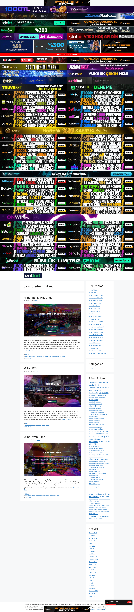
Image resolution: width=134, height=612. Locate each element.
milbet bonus (93, 412)
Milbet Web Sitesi (35, 437)
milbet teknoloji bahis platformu (56, 356)
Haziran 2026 (93, 533)
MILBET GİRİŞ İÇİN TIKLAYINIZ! (67, 54)
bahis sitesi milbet (103, 382)
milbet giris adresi (95, 439)
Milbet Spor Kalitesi (95, 303)
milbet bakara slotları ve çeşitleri (95, 410)
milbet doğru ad (92, 433)
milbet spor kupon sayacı (94, 489)
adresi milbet (93, 382)
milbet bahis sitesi (95, 406)
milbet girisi (93, 442)
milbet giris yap (104, 442)
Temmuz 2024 (93, 559)
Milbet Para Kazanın (95, 345)
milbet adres (92, 395)
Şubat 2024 (92, 572)
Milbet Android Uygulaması (97, 353)
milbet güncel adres (94, 446)
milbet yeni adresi (94, 503)
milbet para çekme (94, 473)
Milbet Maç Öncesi (94, 308)
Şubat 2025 (92, 543)
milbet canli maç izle (102, 414)
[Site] (33, 94)
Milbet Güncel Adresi (96, 448)
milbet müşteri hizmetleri (96, 467)
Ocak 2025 (92, 546)
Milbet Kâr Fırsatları (95, 311)
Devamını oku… (30, 350)
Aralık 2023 (92, 578)
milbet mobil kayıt (102, 461)
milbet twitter (104, 497)
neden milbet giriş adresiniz (104, 513)
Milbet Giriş (92, 292)
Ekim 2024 (92, 551)
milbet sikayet (94, 483)
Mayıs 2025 (92, 541)
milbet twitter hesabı (104, 499)
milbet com (104, 431)
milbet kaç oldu (102, 455)
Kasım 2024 (92, 548)
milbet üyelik (105, 505)
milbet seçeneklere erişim (94, 481)
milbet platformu (102, 473)
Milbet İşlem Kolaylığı (95, 300)
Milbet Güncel (94, 444)
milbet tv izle (94, 497)
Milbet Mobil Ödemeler (96, 298)
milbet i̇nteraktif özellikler (100, 452)
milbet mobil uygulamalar (94, 463)
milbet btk (38, 425)
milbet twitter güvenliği (93, 499)
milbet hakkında (104, 450)
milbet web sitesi (54, 495)
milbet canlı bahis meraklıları (94, 420)
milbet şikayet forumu (93, 511)
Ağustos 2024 (93, 556)
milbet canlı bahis (93, 416)
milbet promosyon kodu (96, 479)
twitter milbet (94, 516)
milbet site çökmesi (105, 483)
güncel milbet (93, 393)
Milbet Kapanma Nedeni (96, 327)
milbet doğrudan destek (102, 433)
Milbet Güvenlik (93, 348)
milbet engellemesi (92, 436)
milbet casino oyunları (95, 427)
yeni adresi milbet (104, 516)
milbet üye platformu (103, 507)
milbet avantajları (102, 397)
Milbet (27, 354)
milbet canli (92, 414)
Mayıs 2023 (92, 596)
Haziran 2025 (93, 538)
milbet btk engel (101, 412)
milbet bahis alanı (102, 399)
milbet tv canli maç (103, 494)
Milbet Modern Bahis (95, 316)
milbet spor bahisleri (94, 488)
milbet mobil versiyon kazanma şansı (96, 465)
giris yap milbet (95, 390)
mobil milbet (93, 514)
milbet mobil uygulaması (104, 463)
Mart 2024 (92, 570)
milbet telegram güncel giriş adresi (96, 491)
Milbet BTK (31, 368)
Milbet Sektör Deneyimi (96, 335)
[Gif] (67, 130)
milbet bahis (93, 400)
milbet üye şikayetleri (102, 509)
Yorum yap (28, 358)
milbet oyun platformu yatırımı (94, 471)
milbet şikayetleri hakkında (103, 511)
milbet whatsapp (94, 501)
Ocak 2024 (92, 575)
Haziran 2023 (93, 593)
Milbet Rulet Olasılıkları (96, 329)
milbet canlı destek (96, 424)
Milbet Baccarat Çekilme (96, 332)
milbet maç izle (94, 459)
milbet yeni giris (94, 505)
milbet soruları (91, 486)
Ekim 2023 (92, 583)
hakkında (100, 518)
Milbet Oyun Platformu (96, 322)
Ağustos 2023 (93, 588)
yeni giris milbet (93, 518)
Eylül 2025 (92, 535)
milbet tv (92, 494)
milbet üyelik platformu (93, 507)
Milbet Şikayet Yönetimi (96, 337)
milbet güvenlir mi (94, 450)
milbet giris (103, 436)
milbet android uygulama (93, 397)
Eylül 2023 (92, 585)
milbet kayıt (92, 455)
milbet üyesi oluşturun (93, 509)
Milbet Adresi (93, 290)
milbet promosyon (94, 477)
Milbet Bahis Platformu (38, 297)
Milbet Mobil (104, 459)
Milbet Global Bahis (95, 324)
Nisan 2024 (92, 567)
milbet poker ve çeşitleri (93, 475)
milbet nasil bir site (94, 469)
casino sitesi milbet (30, 356)
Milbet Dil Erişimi (94, 319)
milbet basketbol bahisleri (42, 495)
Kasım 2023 (92, 580)
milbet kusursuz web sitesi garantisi (96, 457)
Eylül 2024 (92, 554)
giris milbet (105, 388)
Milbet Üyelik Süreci (95, 351)
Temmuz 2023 (93, 591)
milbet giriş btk (45, 425)
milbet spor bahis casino (100, 486)
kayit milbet (103, 393)
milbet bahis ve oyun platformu (95, 408)
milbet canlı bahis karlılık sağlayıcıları (96, 418)
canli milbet (94, 385)
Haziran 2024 (93, 562)
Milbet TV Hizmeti (94, 343)
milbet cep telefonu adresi (94, 431)
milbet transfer (106, 491)
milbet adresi (101, 395)
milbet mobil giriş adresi (93, 461)
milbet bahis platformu (42, 356)
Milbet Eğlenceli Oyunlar (96, 295)
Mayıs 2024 (92, 564)
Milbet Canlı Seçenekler (96, 340)
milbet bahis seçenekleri (95, 404)
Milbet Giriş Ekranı (94, 306)
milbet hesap (91, 452)
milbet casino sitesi (96, 429)
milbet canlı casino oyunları (94, 422)
